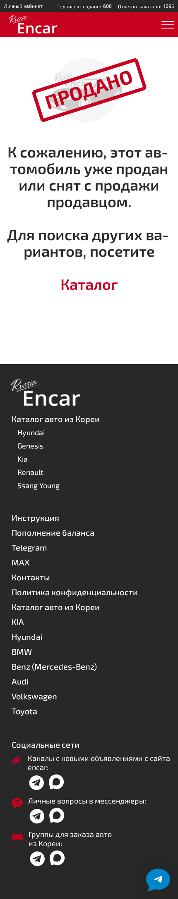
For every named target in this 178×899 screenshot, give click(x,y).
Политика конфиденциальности (75, 592)
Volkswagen (34, 696)
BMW (22, 651)
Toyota (24, 711)
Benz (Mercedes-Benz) (54, 666)
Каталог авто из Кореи (56, 607)
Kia (22, 458)
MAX (20, 562)
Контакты (31, 577)
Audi (20, 681)
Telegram (29, 547)
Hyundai (31, 432)
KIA (18, 622)
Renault (30, 472)
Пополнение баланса (53, 532)
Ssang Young (38, 485)
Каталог (89, 284)
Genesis (30, 445)
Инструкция (35, 517)
